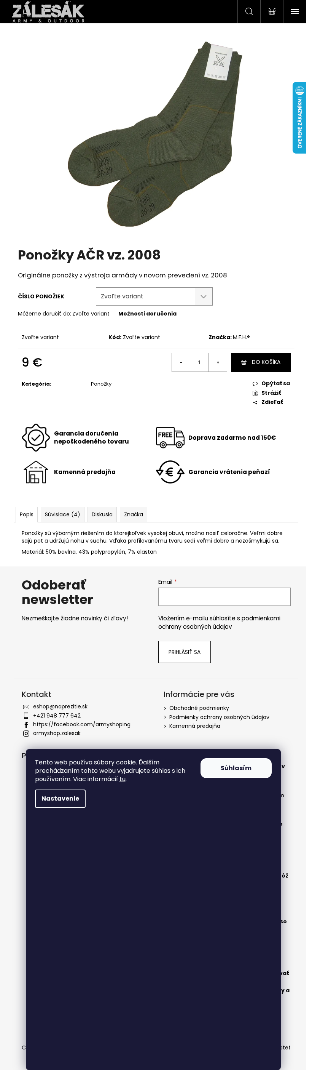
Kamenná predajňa (194, 726)
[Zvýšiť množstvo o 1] (218, 362)
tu (122, 779)
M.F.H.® (241, 337)
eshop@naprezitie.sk (60, 706)
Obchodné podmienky (199, 708)
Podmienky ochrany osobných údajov (219, 717)
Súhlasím (236, 768)
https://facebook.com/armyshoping (82, 724)
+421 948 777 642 (57, 715)
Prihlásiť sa (185, 652)
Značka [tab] (133, 514)
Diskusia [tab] (102, 514)
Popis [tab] (26, 514)
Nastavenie (60, 798)
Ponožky (101, 384)
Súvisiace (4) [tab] (62, 514)
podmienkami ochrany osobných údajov (219, 622)
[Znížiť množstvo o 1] (181, 362)
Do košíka (266, 362)
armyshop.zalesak (57, 733)
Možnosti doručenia (147, 313)
